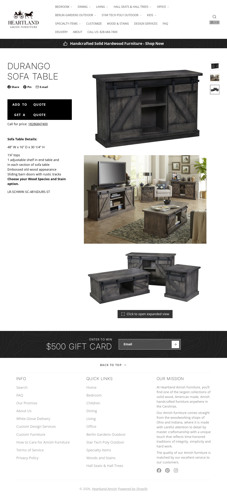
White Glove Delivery (33, 418)
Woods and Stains (101, 457)
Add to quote (29, 104)
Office (161, 7)
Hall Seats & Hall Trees (131, 7)
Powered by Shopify (133, 489)
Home (91, 387)
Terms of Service (30, 450)
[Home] (23, 19)
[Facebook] (159, 470)
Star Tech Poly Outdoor (120, 15)
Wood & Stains (118, 24)
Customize (94, 24)
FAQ (165, 24)
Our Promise (26, 403)
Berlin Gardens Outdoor (74, 15)
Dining (83, 7)
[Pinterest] (167, 470)
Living (100, 7)
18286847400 (38, 124)
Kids (150, 15)
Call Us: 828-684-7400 (102, 32)
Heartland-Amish (104, 489)
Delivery (61, 32)
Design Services (145, 24)
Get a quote (30, 115)
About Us (24, 410)
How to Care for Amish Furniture (43, 442)
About (77, 32)
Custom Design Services (36, 426)
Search (21, 387)
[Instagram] (176, 470)
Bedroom (62, 7)
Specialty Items (66, 24)
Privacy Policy (27, 457)
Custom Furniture (30, 434)
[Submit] (175, 344)
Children (93, 403)
